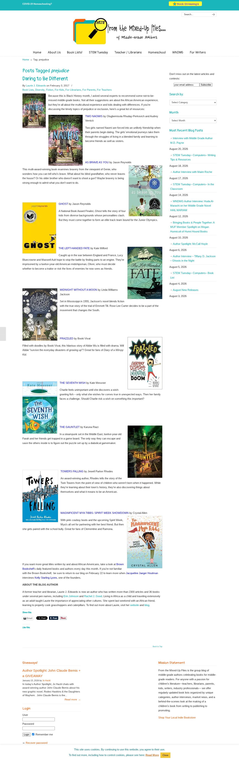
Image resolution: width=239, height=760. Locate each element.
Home (25, 59)
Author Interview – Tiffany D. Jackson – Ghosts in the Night (193, 258)
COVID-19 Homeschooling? (37, 4)
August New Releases (185, 289)
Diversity (40, 89)
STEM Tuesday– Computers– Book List (192, 275)
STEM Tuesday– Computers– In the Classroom (192, 186)
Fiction (49, 89)
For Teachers (104, 89)
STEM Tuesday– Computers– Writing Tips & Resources (193, 157)
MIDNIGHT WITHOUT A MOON (78, 289)
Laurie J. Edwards (36, 85)
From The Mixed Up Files (119, 31)
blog (147, 605)
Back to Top (157, 646)
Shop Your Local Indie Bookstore (177, 717)
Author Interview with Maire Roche (192, 171)
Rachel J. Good (93, 596)
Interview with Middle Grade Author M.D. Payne (191, 140)
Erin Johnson (71, 596)
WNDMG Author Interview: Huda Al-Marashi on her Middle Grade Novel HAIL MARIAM (192, 206)
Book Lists (28, 89)
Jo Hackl (46, 680)
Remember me (44, 734)
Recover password (36, 742)
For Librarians (73, 89)
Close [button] (165, 755)
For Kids (59, 89)
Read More (152, 755)
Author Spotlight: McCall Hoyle (190, 243)
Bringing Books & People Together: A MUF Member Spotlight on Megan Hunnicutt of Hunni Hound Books (192, 227)
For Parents (89, 89)
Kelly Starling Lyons (46, 577)
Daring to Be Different (45, 79)
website (134, 605)
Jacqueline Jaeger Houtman (142, 573)
